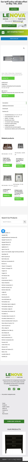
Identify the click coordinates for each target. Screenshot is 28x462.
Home (3, 73)
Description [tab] (5, 103)
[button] (3, 32)
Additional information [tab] (8, 105)
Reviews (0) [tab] (5, 111)
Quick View (7, 155)
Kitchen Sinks (11, 73)
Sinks (6, 73)
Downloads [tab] (5, 108)
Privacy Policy (19, 459)
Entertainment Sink (11, 92)
